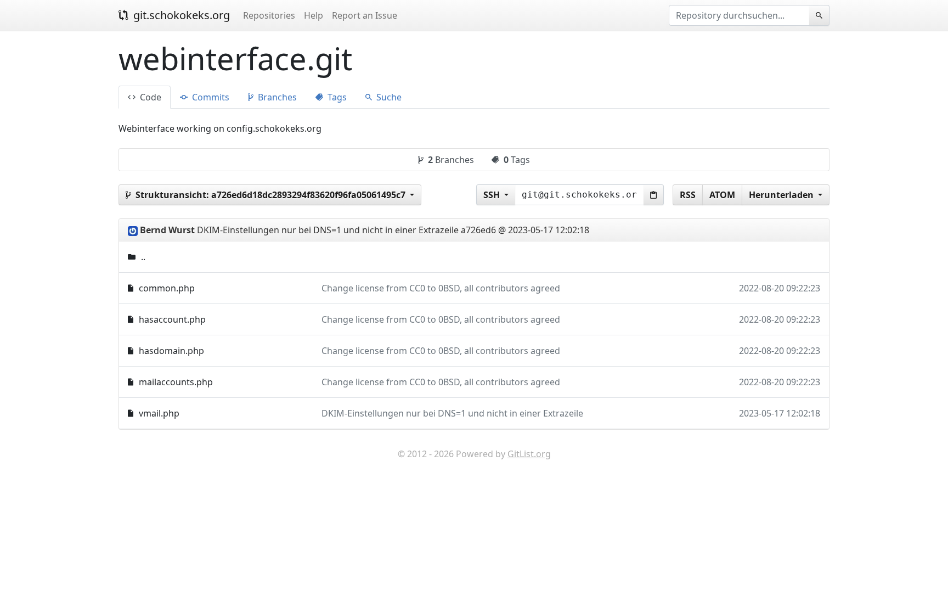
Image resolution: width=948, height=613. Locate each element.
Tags (336, 97)
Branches (276, 97)
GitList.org (529, 454)
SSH (492, 195)
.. (143, 257)
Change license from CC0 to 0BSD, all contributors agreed (440, 288)
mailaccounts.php (176, 382)
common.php (167, 288)
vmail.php (159, 413)
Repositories (269, 15)
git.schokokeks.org (180, 15)
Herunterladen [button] (782, 195)
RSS (688, 195)
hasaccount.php (172, 319)
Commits (209, 97)
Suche (388, 97)
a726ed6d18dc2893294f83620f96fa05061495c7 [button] (272, 195)
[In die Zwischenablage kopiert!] (654, 194)
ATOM (722, 195)
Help (313, 15)
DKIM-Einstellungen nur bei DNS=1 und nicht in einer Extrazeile (452, 413)
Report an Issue (364, 15)
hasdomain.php (171, 351)
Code (149, 97)
